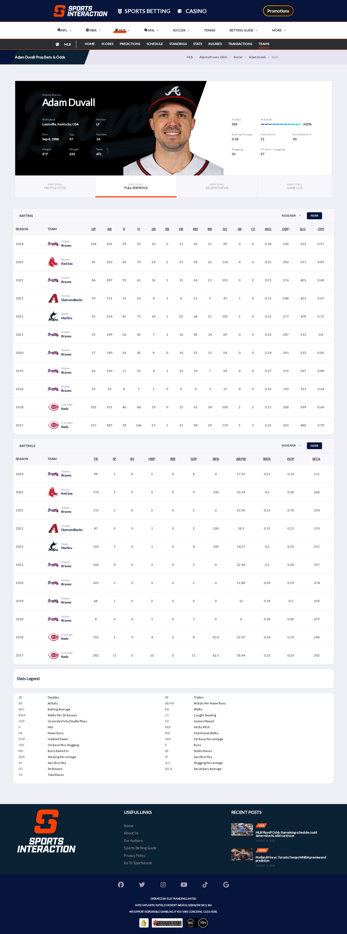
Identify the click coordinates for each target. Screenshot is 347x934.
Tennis (209, 30)
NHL (151, 30)
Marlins (66, 318)
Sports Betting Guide (140, 848)
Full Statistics (135, 186)
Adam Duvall (257, 57)
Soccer (179, 30)
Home (90, 44)
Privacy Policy (134, 855)
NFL (64, 30)
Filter (314, 215)
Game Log (295, 186)
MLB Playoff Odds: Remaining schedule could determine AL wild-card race (286, 834)
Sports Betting (147, 11)
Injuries (215, 44)
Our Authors (133, 840)
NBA (93, 30)
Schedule (155, 44)
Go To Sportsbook (138, 863)
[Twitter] (142, 885)
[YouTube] (184, 885)
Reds (65, 409)
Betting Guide (241, 30)
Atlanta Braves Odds (213, 57)
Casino (196, 11)
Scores (107, 44)
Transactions (240, 44)
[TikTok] (205, 885)
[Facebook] (121, 885)
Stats (197, 44)
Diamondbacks (72, 300)
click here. (210, 911)
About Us (131, 833)
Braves (66, 245)
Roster (238, 57)
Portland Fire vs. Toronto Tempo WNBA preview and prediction (291, 859)
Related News (217, 186)
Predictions (130, 44)
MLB (122, 30)
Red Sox (67, 264)
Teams (264, 44)
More (277, 30)
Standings (178, 44)
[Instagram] (163, 885)
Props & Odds (55, 186)
